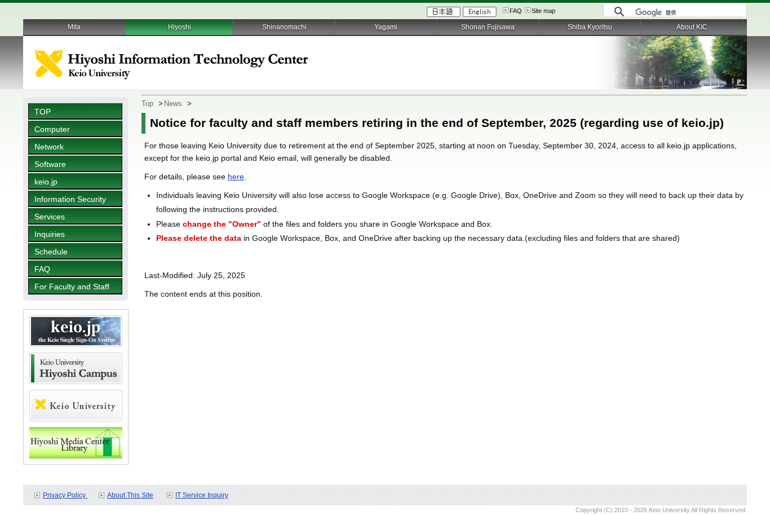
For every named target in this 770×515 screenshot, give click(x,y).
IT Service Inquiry (201, 495)
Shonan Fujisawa (488, 27)
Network (49, 146)
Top (147, 103)
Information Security (70, 199)
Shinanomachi (284, 27)
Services (49, 216)
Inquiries (49, 234)
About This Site (130, 495)
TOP (42, 111)
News (173, 103)
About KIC (691, 27)
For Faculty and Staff (71, 286)
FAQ (516, 10)
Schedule (51, 251)
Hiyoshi (179, 27)
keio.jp (45, 181)
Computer (52, 129)
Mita (74, 27)
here (236, 176)
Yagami (385, 27)
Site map (543, 10)
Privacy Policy (65, 495)
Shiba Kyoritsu (590, 27)
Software (50, 164)
